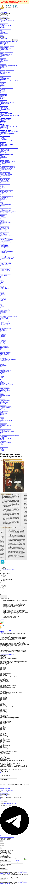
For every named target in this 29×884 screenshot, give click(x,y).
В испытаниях (3, 157)
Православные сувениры (6, 361)
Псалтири (2, 137)
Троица (1, 419)
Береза (1, 302)
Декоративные (3, 330)
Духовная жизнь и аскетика (6, 144)
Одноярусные (3, 294)
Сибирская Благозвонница (9, 569)
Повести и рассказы (4, 194)
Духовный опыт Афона (5, 173)
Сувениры (2, 399)
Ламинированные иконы (5, 262)
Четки (1, 351)
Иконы (1, 412)
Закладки (2, 376)
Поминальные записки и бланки (7, 289)
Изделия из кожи (4, 375)
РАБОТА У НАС (4, 33)
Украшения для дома (5, 400)
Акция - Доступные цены (6, 44)
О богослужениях (4, 108)
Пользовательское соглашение (7, 837)
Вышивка (2, 417)
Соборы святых (3, 252)
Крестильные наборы (5, 310)
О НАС (1, 35)
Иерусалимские (3, 331)
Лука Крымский (3, 244)
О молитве (2, 71)
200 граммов (3, 336)
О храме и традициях (5, 109)
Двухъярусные (3, 295)
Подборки (2, 156)
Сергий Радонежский (5, 240)
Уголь (1, 348)
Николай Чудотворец (5, 238)
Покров (2, 224)
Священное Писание (5, 136)
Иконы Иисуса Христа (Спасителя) (8, 211)
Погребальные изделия (5, 321)
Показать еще (3, 619)
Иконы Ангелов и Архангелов (7, 235)
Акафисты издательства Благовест (8, 140)
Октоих (2, 77)
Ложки (1, 366)
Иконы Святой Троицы (5, 210)
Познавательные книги (5, 204)
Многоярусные (3, 298)
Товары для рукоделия (5, 385)
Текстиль (2, 281)
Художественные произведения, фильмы (9, 435)
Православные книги (5, 184)
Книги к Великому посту (6, 406)
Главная (2, 450)
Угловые (2, 293)
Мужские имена (3, 253)
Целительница (3, 234)
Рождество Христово (5, 391)
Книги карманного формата (6, 154)
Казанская (2, 215)
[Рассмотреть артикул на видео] (2, 562)
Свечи (1, 325)
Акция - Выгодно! (4, 43)
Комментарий (3, 868)
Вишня (1, 305)
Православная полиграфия (6, 370)
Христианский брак (4, 128)
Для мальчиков (3, 311)
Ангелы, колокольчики (5, 395)
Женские (2, 379)
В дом (1, 283)
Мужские (2, 378)
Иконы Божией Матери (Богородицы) (8, 212)
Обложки (2, 382)
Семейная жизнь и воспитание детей (8, 126)
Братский (2, 345)
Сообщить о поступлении (3, 597)
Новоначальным (3, 107)
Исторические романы (5, 172)
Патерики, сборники (5, 103)
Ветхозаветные (3, 95)
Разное (1, 432)
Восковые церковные (5, 327)
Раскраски (2, 198)
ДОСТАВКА (3, 27)
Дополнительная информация (7, 654)
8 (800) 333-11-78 (4, 19)
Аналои (2, 278)
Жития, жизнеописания (5, 191)
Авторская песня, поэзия (5, 425)
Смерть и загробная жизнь (6, 113)
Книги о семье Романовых (6, 174)
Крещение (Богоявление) (6, 403)
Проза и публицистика (5, 152)
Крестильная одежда (4, 308)
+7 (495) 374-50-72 (4, 17)
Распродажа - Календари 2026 (7, 46)
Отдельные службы (4, 78)
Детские (2, 151)
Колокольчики (3, 365)
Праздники (2, 110)
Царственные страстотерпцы (6, 251)
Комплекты (2, 155)
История (2, 124)
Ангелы (2, 364)
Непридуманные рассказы (6, 168)
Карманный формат (4, 179)
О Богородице (3, 163)
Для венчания (3, 307)
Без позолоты (3, 358)
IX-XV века (2, 98)
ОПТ (1, 30)
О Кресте (2, 164)
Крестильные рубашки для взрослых (8, 319)
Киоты (1, 349)
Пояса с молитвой (4, 324)
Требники (2, 83)
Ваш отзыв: (2, 778)
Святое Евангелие (4, 60)
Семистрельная (3, 221)
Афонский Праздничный (6, 343)
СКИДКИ (2, 24)
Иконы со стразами (4, 266)
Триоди (1, 84)
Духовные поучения (4, 427)
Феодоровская (3, 229)
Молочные (2, 301)
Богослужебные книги (5, 72)
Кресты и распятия (4, 288)
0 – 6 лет (2, 185)
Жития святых (3, 94)
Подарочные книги (4, 360)
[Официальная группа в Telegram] (14, 834)
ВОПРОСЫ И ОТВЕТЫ (5, 29)
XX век (1, 101)
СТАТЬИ (2, 36)
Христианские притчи (5, 119)
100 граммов (3, 334)
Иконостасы (3, 299)
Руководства (3, 79)
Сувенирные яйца (4, 369)
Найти (16, 39)
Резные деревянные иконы (6, 263)
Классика (2, 206)
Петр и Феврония (4, 250)
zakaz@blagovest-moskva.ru (9, 803)
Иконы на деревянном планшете (7, 259)
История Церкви (4, 122)
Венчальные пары (4, 272)
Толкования (2, 89)
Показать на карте (4, 798)
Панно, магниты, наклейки (6, 367)
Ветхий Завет (3, 58)
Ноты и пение (3, 86)
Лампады (2, 286)
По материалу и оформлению (7, 257)
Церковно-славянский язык (6, 88)
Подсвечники (3, 287)
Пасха (1, 408)
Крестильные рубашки (5, 313)
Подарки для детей (4, 371)
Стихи (1, 193)
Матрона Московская (5, 247)
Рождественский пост (5, 390)
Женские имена (3, 254)
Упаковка (2, 401)
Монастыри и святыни (5, 430)
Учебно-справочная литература (7, 133)
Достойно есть (3, 233)
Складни (2, 271)
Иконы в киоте (3, 260)
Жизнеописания (3, 104)
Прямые (2, 292)
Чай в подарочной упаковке (6, 384)
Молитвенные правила (5, 76)
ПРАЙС (2, 31)
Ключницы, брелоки (4, 383)
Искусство (2, 120)
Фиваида (2, 342)
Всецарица (2, 223)
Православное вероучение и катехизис (9, 148)
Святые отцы (3, 92)
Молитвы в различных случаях (7, 70)
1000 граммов (3, 335)
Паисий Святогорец (4, 245)
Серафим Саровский (5, 241)
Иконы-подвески (4, 355)
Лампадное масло (4, 346)
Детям (1, 396)
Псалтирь (2, 62)
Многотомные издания (5, 169)
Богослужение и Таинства (6, 146)
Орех (1, 304)
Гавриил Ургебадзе (4, 246)
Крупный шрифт (4, 180)
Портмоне (2, 381)
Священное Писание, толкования (7, 433)
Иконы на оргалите (4, 269)
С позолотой (3, 357)
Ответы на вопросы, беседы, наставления (9, 115)
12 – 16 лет (2, 187)
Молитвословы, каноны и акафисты (8, 65)
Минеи (1, 74)
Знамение (2, 220)
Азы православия (4, 106)
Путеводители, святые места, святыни (9, 131)
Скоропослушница (4, 226)
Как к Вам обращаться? (5, 864)
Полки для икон (3, 290)
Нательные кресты (4, 354)
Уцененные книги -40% (5, 48)
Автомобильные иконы (5, 274)
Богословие (2, 90)
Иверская (2, 216)
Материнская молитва (5, 162)
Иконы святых (3, 236)
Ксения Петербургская (5, 248)
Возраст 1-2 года (4, 318)
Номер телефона (4, 865)
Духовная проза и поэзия (5, 118)
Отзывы (2, 772)
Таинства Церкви (4, 112)
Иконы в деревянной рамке (6, 258)
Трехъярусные (3, 296)
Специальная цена (4, 47)
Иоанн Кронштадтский (5, 242)
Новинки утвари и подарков (6, 52)
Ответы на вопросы (4, 150)
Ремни (1, 377)
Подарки (2, 394)
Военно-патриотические (5, 158)
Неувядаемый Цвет (4, 232)
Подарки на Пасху (4, 411)
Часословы (2, 85)
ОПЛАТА (2, 26)
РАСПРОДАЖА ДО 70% (5, 25)
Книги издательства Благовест (7, 134)
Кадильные (2, 329)
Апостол (2, 61)
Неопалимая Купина (4, 228)
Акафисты (2, 67)
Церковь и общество (4, 125)
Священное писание (4, 55)
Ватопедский (3, 341)
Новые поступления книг (6, 50)
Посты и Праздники (4, 149)
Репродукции (3, 121)
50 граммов (2, 339)
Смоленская (3, 217)
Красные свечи (3, 413)
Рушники (2, 322)
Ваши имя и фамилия (5, 775)
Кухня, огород (3, 132)
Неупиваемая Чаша (4, 227)
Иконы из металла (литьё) (6, 265)
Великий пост (3, 405)
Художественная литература (6, 196)
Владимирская (3, 214)
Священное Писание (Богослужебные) (9, 80)
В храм (1, 277)
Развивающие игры (4, 372)
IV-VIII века (3, 97)
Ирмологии (2, 73)
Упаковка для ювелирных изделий (8, 359)
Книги (1, 393)
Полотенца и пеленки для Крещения (8, 316)
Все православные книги (6, 54)
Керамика (2, 363)
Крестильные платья (4, 314)
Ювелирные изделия (5, 353)
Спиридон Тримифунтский (6, 239)
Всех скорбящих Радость (5, 222)
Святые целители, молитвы (6, 176)
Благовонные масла (4, 347)
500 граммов (3, 340)
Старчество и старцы (5, 170)
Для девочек (3, 312)
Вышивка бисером (4, 387)
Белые (1, 300)
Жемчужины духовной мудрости (7, 161)
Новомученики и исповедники (7, 102)
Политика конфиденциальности (7, 835)
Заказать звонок (4, 869)
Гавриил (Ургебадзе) (4, 160)
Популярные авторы (4, 181)
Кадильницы (3, 284)
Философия (2, 91)
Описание (2, 632)
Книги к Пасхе (3, 409)
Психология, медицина (5, 130)
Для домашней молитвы (5, 328)
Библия (1, 56)
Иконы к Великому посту (6, 407)
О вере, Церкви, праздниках (6, 190)
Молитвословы (3, 66)
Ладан (1, 333)
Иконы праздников (4, 256)
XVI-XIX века (3, 100)
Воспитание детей (4, 127)
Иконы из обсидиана (5, 270)
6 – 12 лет (2, 186)
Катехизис (2, 114)
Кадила (1, 280)
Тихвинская (3, 218)
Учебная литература (4, 197)
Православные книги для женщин (8, 167)
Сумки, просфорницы (5, 323)
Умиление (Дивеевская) (5, 230)
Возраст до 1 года (4, 317)
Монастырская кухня (5, 175)
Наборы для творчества (5, 373)
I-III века (2, 96)
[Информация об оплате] (14, 625)
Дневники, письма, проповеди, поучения (9, 116)
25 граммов (2, 337)
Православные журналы (5, 208)
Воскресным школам (5, 178)
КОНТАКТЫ (2, 32)
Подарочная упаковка (5, 388)
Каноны (2, 68)
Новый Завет (3, 59)
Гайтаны (2, 282)
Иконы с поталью (4, 264)
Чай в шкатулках (4, 402)
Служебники (3, 82)
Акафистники (3, 142)
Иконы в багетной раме (5, 268)
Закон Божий (3, 64)
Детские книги (3, 182)
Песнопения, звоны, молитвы (7, 431)
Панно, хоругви (3, 275)
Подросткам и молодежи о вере (7, 166)
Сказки (1, 202)
